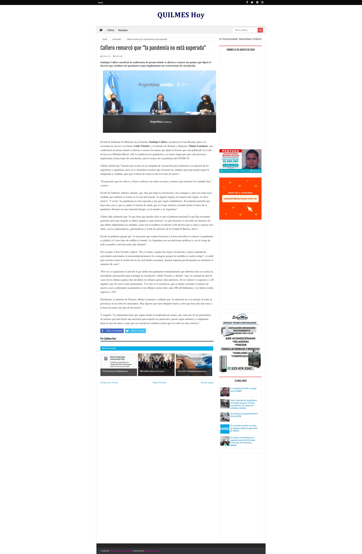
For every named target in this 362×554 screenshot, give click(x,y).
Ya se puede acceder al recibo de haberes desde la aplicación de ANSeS (244, 428)
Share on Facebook (114, 331)
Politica (110, 30)
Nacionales (119, 56)
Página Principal (159, 383)
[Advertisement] (240, 100)
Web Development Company (121, 551)
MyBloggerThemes (151, 551)
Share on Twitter (137, 331)
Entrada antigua (207, 383)
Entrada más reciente (109, 383)
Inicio (100, 3)
